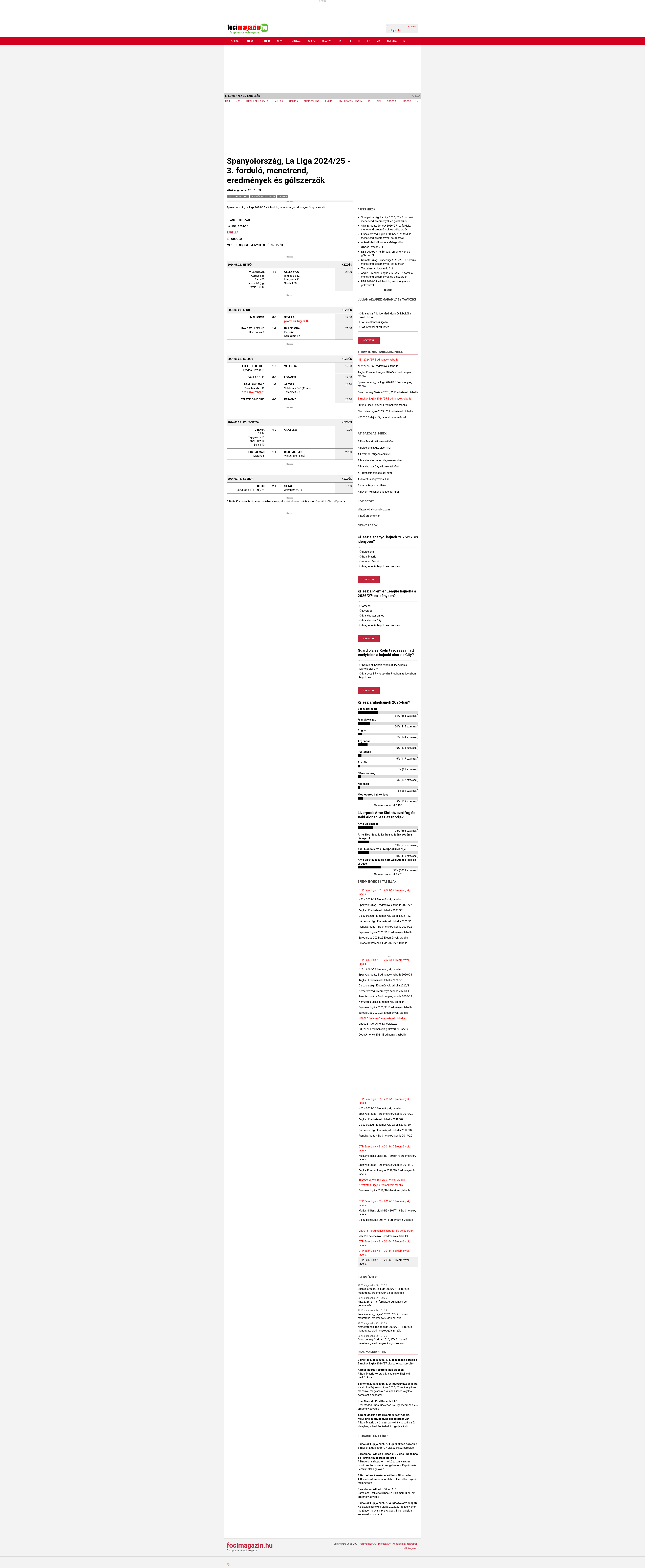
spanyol (237, 196)
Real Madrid (369, 556)
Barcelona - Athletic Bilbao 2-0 (377, 1489)
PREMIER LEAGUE (257, 101)
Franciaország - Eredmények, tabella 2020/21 (385, 996)
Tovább (388, 289)
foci (246, 196)
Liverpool (367, 610)
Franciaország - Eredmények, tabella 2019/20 (385, 1135)
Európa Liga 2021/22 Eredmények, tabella (383, 937)
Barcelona (368, 551)
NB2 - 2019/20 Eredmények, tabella (380, 1108)
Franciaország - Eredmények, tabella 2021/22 (385, 926)
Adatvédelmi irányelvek (405, 1543)
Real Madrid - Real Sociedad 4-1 (378, 1401)
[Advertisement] (322, 68)
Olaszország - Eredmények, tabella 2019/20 (385, 1124)
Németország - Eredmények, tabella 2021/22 (385, 921)
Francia (265, 41)
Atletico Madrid (371, 561)
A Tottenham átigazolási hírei (375, 472)
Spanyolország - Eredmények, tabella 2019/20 (386, 1113)
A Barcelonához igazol (375, 322)
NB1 (227, 101)
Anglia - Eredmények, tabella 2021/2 (380, 910)
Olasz (312, 41)
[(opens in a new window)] (374, 509)
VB (378, 41)
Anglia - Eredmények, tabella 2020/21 (381, 980)
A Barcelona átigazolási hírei (374, 447)
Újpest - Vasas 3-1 (372, 247)
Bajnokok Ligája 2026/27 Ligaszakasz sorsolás (387, 1359)
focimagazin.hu (250, 1545)
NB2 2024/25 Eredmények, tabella (378, 366)
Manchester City (371, 620)
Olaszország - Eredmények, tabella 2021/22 (385, 915)
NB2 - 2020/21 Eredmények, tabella (380, 969)
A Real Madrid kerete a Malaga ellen (382, 242)
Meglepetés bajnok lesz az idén (381, 566)
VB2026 (406, 101)
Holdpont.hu (395, 30)
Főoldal (235, 41)
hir (229, 196)
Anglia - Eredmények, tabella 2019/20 (381, 1119)
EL (350, 41)
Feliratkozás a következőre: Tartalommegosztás (228, 1564)
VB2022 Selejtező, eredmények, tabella (382, 1018)
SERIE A (293, 101)
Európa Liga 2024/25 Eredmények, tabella (382, 405)
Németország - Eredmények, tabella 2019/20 (385, 1130)
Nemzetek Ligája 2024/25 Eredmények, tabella (385, 411)
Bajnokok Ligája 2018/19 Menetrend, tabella (384, 1190)
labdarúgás (257, 196)
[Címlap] (248, 28)
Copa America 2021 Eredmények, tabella (382, 1034)
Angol (250, 41)
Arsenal (366, 606)
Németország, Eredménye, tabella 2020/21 (384, 991)
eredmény (270, 196)
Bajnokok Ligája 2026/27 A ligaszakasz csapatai (388, 1383)
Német (281, 41)
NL (404, 41)
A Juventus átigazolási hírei (374, 479)
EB (368, 41)
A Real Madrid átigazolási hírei (376, 441)
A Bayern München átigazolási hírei (378, 491)
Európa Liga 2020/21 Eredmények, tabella (383, 1012)
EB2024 (391, 101)
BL (340, 41)
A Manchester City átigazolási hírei (378, 466)
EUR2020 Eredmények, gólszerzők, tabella (383, 1029)
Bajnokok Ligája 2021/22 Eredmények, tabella (385, 932)
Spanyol (327, 41)
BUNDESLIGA (311, 101)
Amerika (392, 41)
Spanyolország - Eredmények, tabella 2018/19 (386, 1164)
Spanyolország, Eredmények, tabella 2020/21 (385, 974)
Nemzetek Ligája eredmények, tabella (381, 1185)
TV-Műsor (411, 26)
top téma (282, 196)
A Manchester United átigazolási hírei (380, 460)
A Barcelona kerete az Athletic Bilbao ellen (385, 1475)
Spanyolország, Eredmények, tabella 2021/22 (385, 905)
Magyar (296, 41)
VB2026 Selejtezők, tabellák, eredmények (382, 417)
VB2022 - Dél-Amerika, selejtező (378, 1023)
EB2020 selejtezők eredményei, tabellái (382, 1179)
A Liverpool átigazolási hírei (374, 454)
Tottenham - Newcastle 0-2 (377, 268)
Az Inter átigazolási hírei (372, 485)
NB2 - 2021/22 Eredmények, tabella (380, 899)
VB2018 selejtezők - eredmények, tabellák (383, 1236)
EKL (379, 101)
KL (359, 41)
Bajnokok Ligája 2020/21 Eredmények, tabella (385, 1007)
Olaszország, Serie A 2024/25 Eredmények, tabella (388, 392)
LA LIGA (278, 101)
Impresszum (384, 1543)
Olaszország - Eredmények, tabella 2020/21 (385, 985)
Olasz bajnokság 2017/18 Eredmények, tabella (386, 1219)
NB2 (238, 101)
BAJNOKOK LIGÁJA (351, 101)
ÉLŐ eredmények (370, 515)
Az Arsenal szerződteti (375, 327)
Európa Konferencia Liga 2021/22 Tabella (383, 943)
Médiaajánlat (410, 1548)
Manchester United (373, 615)
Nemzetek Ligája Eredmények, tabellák (381, 1001)
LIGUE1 (329, 101)
